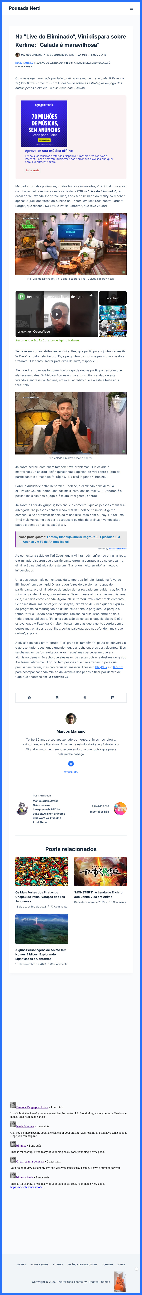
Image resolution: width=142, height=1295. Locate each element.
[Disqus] (71, 1046)
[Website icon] (71, 763)
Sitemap (58, 1264)
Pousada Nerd (24, 8)
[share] (91, 295)
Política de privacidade (82, 1264)
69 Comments (58, 964)
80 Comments (117, 902)
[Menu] (131, 8)
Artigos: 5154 (71, 772)
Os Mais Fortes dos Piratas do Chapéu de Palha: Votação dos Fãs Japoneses (40, 896)
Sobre (121, 1264)
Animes (82, 54)
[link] (21, 296)
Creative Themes (98, 1282)
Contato (107, 1264)
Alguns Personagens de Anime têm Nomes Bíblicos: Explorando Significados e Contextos (41, 954)
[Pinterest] (85, 698)
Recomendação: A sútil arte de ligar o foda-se (56, 296)
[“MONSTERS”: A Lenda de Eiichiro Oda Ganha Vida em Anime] (100, 872)
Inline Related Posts (118, 549)
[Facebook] (29, 698)
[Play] (112, 313)
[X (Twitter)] (57, 698)
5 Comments (98, 54)
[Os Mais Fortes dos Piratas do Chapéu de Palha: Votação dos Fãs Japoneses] (41, 872)
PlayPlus (101, 667)
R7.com (118, 667)
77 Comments (58, 906)
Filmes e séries (39, 1264)
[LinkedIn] (113, 698)
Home (18, 62)
